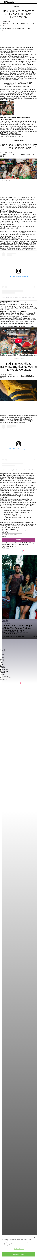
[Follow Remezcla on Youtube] (18, 549)
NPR (15, 355)
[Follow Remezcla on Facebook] (4, 549)
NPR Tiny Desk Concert (17, 197)
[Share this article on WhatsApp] (2, 35)
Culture (22, 358)
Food (2, 664)
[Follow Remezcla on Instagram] (13, 549)
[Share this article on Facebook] (7, 35)
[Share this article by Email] (16, 35)
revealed (6, 89)
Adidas (2, 527)
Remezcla (16, 6)
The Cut (23, 507)
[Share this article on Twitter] (11, 35)
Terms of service (22, 544)
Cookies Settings (19, 1249)
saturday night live (14, 136)
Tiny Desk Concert (30, 355)
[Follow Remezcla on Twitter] (9, 549)
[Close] (34, 1237)
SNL (22, 136)
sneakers (16, 527)
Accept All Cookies (18, 1254)
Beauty (22, 140)
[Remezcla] (8, 1)
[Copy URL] (4, 40)
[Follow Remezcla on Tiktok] (22, 549)
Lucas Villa (6, 22)
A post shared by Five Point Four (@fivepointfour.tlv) (18, 470)
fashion (10, 355)
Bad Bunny (3, 136)
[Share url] (2, 45)
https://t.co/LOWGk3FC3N (12, 516)
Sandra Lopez (7, 153)
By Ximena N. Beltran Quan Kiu (15, 636)
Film (22, 6)
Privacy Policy (6, 544)
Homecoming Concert (7, 59)
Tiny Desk (20, 355)
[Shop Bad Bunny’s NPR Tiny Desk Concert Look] (7, 101)
